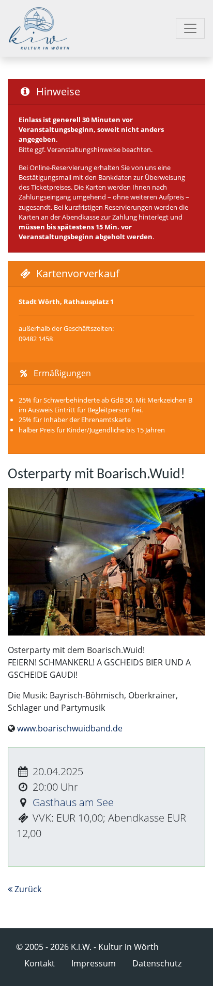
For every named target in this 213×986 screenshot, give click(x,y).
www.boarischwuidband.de (70, 728)
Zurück (26, 889)
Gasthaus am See (73, 802)
